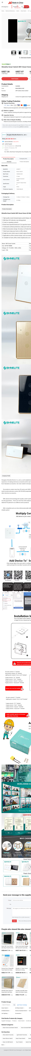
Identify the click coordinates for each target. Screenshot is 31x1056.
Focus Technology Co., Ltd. (19, 1050)
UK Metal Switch (5, 1010)
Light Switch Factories (22, 1034)
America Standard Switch (21, 1010)
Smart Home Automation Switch (10, 1027)
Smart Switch (23, 10)
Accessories (18, 1013)
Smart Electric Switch (8, 1038)
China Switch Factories (8, 1034)
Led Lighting (4, 1013)
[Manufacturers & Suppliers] (15, 2)
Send (14, 921)
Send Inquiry (14, 78)
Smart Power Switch (20, 1038)
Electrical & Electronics (10, 10)
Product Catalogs (23, 1005)
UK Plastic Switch (19, 1008)
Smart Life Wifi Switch (8, 1042)
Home (3, 10)
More (3, 1044)
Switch (17, 10)
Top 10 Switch (19, 1042)
